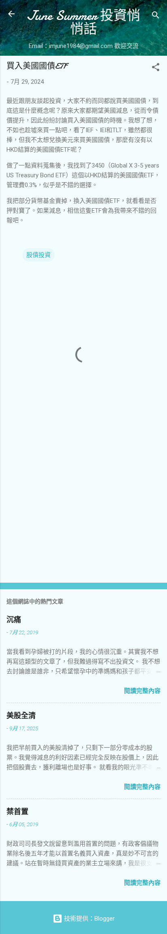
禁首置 (17, 812)
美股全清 (21, 716)
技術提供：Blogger (88, 918)
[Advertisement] (83, 513)
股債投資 (38, 255)
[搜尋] (156, 16)
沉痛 (13, 620)
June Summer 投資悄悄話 (83, 22)
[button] (156, 68)
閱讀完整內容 (142, 691)
